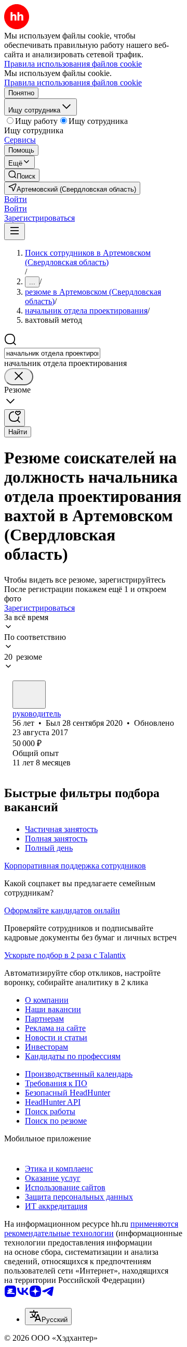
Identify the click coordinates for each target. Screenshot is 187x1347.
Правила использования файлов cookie (73, 82)
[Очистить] (18, 376)
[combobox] (52, 353)
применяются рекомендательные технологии (91, 1228)
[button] (15, 199)
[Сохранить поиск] (14, 417)
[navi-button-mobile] (14, 231)
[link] (21, 175)
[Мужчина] (29, 695)
